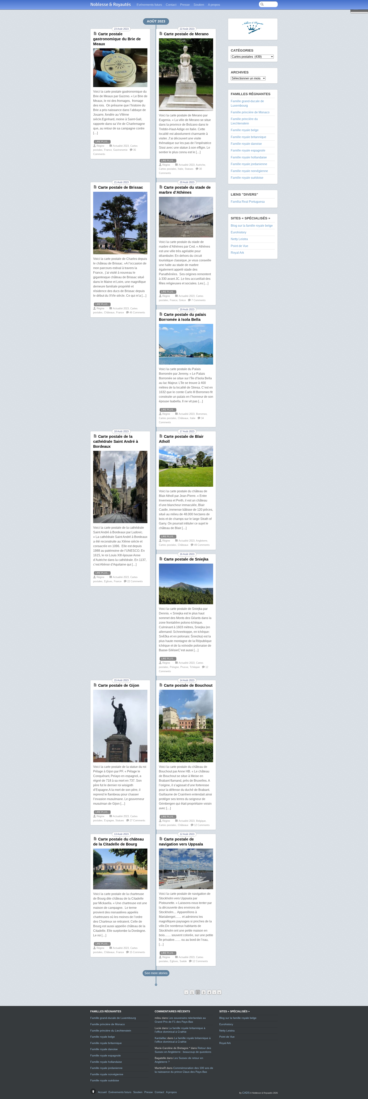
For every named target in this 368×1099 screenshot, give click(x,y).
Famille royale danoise (246, 143)
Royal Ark (237, 252)
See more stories (156, 973)
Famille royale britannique (248, 137)
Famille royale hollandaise (249, 157)
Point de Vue (239, 246)
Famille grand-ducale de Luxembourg (113, 1017)
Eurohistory (238, 232)
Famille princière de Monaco (250, 112)
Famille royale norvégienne (249, 171)
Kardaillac (161, 1038)
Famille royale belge (245, 130)
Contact (171, 4)
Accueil (102, 1092)
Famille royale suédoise (247, 177)
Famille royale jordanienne (249, 164)
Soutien (199, 4)
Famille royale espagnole (248, 150)
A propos (214, 4)
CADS (246, 1092)
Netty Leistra (239, 239)
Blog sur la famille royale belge (252, 225)
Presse (185, 4)
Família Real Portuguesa (248, 201)
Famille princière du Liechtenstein (110, 1030)
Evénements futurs (149, 4)
